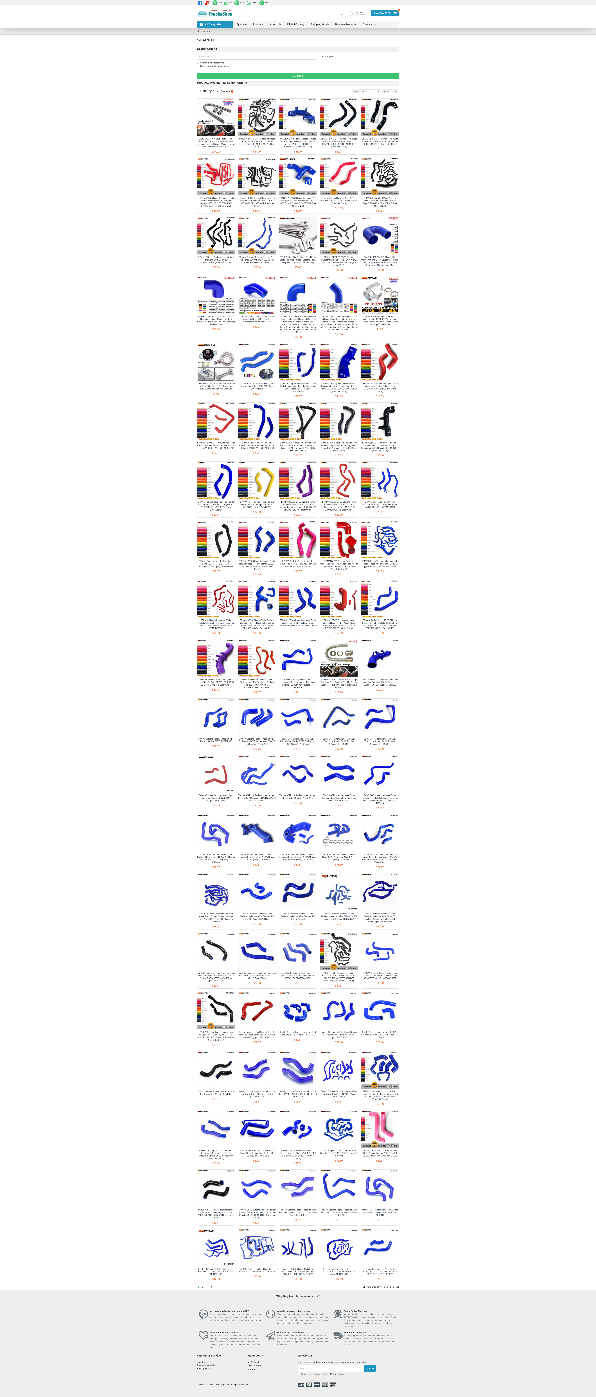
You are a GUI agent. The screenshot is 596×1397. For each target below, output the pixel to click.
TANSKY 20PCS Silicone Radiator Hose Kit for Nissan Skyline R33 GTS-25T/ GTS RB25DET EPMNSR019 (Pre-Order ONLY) (257, 143)
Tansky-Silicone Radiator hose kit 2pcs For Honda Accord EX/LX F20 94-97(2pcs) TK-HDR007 (379, 741)
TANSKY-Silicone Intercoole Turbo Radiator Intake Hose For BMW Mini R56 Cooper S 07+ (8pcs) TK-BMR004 (339, 916)
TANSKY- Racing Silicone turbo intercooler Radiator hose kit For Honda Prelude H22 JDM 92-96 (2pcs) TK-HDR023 (298, 683)
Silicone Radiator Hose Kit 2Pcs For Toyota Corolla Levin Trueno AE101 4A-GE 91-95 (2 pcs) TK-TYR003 (380, 1272)
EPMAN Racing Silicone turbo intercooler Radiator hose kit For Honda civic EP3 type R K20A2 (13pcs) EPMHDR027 (379, 564)
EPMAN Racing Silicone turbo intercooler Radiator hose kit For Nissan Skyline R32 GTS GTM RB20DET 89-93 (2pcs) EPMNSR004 (216, 506)
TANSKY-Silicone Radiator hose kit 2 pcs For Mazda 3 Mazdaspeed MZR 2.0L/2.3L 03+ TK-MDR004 (257, 798)
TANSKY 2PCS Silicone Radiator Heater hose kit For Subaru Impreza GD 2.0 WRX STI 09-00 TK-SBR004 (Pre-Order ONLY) (216, 1214)
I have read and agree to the (322, 1374)
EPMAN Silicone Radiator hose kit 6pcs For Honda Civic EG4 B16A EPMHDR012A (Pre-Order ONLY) (216, 260)
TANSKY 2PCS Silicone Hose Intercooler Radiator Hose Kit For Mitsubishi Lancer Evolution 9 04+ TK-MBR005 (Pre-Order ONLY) (256, 1214)
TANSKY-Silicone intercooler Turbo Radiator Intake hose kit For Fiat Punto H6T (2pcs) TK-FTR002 (338, 798)
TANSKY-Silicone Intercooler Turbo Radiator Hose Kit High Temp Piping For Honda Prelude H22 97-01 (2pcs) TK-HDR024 (380, 799)
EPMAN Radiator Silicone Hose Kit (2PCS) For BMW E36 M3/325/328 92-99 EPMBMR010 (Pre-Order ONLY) (298, 564)
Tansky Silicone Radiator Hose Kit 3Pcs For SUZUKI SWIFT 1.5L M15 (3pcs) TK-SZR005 (379, 1035)
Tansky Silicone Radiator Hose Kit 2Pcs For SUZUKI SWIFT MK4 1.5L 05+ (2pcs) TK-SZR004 (298, 1094)
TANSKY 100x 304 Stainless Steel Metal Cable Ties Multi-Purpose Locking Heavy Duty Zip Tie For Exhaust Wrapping (298, 260)
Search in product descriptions (215, 66)
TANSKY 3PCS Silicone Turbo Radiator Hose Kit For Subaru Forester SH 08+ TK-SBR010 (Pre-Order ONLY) (257, 1153)
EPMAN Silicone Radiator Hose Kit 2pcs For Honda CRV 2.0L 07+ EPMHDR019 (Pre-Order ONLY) (339, 201)
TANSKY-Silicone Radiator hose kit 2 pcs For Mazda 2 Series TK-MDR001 (297, 796)
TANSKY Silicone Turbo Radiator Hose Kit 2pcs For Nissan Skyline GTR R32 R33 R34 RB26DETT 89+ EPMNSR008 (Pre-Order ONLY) (216, 1036)
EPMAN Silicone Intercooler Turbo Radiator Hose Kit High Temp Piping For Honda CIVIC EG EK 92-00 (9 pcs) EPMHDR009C (216, 624)
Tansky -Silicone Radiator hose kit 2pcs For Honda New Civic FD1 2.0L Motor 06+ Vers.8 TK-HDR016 (298, 1212)
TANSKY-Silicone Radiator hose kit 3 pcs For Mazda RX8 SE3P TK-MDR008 (216, 740)
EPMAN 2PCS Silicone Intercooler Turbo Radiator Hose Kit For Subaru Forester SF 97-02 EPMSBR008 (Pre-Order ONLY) (298, 623)
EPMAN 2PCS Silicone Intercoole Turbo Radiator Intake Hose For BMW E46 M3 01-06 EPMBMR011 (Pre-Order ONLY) (380, 141)
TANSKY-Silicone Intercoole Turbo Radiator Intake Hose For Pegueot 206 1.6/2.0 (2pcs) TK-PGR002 (257, 916)
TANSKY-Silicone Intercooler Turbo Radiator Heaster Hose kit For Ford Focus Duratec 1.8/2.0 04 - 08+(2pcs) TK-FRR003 (216, 858)
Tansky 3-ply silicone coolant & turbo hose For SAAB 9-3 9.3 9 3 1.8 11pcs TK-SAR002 (339, 1153)
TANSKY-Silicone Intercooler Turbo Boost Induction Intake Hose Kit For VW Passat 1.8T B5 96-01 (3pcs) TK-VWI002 (298, 857)
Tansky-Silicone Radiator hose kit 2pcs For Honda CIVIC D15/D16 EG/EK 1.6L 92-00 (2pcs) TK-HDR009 (298, 741)
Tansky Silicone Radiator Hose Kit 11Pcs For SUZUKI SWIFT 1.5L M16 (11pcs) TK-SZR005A (339, 1094)
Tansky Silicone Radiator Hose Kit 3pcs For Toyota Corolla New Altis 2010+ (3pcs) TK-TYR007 (339, 1035)
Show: (386, 91)
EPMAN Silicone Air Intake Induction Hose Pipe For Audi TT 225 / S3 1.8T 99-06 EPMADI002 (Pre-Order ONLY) (216, 682)
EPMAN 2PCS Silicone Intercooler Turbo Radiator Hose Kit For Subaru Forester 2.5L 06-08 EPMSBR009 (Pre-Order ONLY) (379, 387)
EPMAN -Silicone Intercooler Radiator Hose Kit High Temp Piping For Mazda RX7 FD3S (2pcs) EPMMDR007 (257, 504)
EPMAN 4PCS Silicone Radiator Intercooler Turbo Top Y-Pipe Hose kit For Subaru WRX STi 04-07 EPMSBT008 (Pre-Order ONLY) (339, 565)
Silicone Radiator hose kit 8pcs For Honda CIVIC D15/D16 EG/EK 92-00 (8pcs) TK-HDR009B (339, 1272)
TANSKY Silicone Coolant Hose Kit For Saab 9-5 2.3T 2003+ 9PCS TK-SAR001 (257, 1270)
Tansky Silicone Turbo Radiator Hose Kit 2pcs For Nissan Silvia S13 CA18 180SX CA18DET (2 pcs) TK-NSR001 (257, 1035)
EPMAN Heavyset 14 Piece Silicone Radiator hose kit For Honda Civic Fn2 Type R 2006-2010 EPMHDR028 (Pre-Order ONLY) (380, 202)
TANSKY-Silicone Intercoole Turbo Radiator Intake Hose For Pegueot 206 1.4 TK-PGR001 (298, 916)
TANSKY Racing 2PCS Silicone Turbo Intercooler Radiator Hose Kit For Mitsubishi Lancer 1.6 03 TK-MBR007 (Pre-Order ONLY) (216, 1154)
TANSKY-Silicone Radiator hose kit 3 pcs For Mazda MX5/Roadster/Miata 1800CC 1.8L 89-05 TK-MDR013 (256, 741)
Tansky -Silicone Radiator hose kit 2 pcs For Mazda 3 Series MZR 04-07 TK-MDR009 (380, 1212)
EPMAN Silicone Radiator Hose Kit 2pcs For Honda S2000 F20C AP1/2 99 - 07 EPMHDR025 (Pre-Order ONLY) (257, 260)
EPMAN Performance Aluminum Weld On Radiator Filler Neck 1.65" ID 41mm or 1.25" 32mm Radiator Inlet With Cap (216, 386)
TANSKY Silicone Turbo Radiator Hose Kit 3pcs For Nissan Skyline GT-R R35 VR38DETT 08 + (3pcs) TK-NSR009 (379, 975)
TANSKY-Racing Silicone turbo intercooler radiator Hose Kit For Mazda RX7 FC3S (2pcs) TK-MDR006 (257, 975)
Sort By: (356, 91)
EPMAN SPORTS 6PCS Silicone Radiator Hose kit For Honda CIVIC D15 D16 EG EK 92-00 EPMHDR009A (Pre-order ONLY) (339, 261)
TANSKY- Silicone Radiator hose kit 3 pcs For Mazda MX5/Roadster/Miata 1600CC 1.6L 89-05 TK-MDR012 (298, 975)
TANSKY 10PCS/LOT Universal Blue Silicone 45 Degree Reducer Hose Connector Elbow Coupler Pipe (257, 319)
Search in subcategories (212, 62)
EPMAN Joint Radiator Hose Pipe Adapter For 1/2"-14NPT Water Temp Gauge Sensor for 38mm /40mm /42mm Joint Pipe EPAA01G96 (380, 320)
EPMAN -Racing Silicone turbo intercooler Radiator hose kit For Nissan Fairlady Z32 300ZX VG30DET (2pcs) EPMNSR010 (216, 445)
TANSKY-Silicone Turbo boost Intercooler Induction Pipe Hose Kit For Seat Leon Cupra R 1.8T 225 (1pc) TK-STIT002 (379, 682)
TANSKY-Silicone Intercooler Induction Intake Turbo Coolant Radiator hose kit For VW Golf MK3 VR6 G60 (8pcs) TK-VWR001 (216, 918)
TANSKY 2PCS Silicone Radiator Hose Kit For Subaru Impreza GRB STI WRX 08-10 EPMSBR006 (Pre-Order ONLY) (379, 1153)
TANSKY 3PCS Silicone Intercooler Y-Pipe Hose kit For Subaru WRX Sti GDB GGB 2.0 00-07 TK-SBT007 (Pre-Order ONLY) (298, 1154)
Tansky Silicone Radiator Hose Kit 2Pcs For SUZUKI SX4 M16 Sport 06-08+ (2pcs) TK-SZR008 (257, 1094)
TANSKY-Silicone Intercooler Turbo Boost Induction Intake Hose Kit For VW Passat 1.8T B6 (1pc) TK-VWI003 (257, 857)
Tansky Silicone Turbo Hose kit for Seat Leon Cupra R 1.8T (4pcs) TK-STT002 (298, 1033)
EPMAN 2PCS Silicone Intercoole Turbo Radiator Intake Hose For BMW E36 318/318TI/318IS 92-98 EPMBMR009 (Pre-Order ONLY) (339, 143)
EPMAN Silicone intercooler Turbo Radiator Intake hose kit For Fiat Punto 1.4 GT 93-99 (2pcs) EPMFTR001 (379, 504)
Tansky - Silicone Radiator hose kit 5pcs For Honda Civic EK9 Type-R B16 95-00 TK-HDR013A (216, 1272)
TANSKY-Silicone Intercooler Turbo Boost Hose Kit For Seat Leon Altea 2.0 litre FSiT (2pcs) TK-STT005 (339, 857)
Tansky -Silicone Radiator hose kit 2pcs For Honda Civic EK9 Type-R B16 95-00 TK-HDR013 (339, 1212)
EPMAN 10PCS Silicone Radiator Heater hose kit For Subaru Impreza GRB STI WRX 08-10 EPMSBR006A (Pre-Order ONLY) (257, 202)
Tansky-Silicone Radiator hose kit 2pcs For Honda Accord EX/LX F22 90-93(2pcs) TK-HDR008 (339, 741)
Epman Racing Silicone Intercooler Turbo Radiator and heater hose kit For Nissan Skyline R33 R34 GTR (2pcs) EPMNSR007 (298, 387)
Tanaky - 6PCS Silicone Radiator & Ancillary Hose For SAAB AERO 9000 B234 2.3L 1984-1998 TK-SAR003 (298, 1272)
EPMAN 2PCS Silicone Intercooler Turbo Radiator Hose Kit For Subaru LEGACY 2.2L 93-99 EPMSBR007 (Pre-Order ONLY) (257, 565)
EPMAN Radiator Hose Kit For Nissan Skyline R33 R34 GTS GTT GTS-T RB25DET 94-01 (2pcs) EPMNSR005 (216, 564)
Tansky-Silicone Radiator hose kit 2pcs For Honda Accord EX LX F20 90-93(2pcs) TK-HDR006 (216, 798)
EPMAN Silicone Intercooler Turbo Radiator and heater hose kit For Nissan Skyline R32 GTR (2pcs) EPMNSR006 (257, 445)
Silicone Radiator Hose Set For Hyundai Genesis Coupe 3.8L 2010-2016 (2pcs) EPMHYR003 (257, 386)
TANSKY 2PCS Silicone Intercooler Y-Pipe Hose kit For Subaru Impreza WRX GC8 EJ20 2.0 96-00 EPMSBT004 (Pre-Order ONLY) (298, 202)
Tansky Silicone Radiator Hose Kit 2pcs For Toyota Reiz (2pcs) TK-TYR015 (216, 1092)
